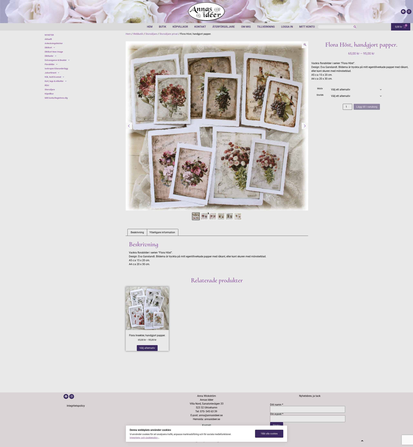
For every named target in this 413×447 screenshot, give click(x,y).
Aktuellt (48, 39)
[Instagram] (409, 11)
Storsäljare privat (168, 33)
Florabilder (50, 64)
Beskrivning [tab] (137, 232)
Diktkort (48, 47)
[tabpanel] (217, 126)
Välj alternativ (147, 347)
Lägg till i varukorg (366, 106)
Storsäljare (151, 33)
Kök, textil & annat (53, 77)
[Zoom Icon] (305, 44)
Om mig (246, 26)
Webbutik (138, 33)
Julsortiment (50, 73)
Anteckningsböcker (54, 43)
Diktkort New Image (54, 52)
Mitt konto (307, 26)
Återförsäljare (223, 26)
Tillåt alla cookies (269, 433)
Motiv (320, 88)
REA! (47, 85)
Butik (162, 26)
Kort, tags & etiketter (54, 81)
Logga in (287, 26)
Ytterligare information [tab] (162, 232)
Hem (149, 26)
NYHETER (49, 35)
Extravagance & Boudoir (56, 60)
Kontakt (200, 26)
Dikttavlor (49, 56)
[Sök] (355, 27)
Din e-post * (276, 414)
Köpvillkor (180, 26)
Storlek (320, 95)
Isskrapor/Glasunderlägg (56, 68)
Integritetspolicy (76, 405)
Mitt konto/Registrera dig (56, 98)
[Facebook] (403, 11)
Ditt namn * (276, 404)
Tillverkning (266, 26)
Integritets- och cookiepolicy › (144, 437)
